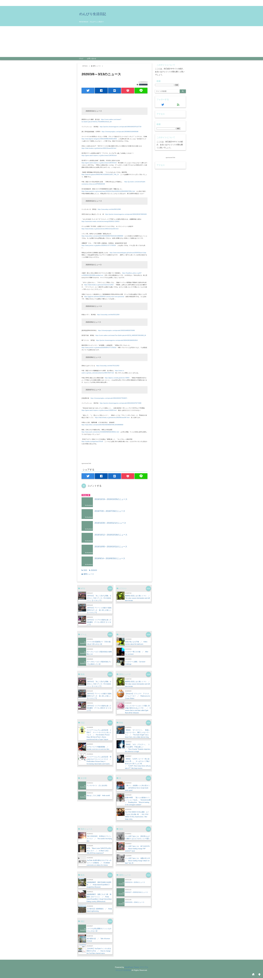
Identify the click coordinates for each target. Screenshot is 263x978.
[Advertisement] (131, 41)
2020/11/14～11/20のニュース (135, 882)
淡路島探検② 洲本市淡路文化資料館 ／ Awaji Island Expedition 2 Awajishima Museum (99, 884)
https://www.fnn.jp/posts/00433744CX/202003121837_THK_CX (100, 174)
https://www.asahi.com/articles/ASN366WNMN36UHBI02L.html (100, 432)
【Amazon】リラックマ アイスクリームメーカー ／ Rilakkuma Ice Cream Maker (137, 696)
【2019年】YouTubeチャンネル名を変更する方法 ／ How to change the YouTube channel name (99, 951)
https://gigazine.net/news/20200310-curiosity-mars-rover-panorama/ (104, 296)
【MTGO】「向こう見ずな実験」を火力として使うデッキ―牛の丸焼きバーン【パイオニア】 (99, 598)
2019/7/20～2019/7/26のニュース (110, 511)
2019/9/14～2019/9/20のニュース (110, 558)
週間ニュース (143, 84)
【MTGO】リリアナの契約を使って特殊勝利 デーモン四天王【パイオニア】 (99, 622)
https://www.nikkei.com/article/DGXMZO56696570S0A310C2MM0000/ (102, 236)
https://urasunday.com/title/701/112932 (107, 365)
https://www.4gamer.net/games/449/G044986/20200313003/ (99, 139)
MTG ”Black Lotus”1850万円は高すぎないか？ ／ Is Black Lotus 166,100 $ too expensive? (99, 850)
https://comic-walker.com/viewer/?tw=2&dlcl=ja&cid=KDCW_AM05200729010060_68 (120, 335)
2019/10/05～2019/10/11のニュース (111, 546)
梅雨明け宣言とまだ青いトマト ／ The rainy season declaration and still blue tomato (138, 598)
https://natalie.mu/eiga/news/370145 (92, 441)
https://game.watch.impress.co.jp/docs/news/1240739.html (99, 163)
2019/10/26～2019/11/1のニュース (110, 523)
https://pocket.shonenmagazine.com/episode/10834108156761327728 (120, 126)
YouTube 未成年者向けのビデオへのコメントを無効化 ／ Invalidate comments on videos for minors (99, 862)
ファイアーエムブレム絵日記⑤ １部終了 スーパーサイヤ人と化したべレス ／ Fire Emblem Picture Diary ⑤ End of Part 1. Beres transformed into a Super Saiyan (99, 734)
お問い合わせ (91, 58)
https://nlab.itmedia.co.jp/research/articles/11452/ (99, 285)
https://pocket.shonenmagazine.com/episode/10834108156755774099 (120, 403)
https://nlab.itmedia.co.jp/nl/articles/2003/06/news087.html (112, 417)
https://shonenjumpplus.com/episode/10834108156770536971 (109, 398)
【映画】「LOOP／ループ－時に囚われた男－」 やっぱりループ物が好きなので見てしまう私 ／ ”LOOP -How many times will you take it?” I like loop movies (138, 763)
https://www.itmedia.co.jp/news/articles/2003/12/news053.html (100, 229)
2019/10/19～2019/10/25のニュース (111, 499)
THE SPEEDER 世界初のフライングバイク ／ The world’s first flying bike (99, 838)
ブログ (81, 58)
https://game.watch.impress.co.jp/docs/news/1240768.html (99, 155)
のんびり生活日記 (92, 14)
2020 (84, 570)
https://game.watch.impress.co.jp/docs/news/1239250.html (99, 410)
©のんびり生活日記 (123, 970)
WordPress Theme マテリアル (136, 967)
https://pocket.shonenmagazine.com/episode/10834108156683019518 (117, 340)
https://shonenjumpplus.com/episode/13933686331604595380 (120, 131)
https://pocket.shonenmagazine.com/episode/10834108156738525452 (126, 214)
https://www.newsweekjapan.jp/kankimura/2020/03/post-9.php (128, 252)
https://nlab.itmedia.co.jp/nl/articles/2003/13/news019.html (99, 148)
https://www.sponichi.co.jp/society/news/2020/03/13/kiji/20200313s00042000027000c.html (108, 191)
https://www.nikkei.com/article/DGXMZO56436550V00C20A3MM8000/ (102, 424)
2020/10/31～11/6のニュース (134, 902)
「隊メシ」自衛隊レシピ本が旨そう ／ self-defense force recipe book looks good (138, 788)
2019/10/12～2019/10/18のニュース (111, 535)
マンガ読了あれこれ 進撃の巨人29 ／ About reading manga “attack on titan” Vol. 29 (138, 860)
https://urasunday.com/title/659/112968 (109, 209)
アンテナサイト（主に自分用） (97, 785)
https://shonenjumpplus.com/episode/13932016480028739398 (116, 330)
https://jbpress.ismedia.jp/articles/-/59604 (117, 378)
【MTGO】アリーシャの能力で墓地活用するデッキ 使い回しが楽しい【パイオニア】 (99, 610)
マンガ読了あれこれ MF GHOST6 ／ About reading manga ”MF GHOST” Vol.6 (138, 848)
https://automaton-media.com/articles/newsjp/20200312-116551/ (100, 221)
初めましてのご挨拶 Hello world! (98, 795)
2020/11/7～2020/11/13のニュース (136, 892)
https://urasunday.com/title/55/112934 (108, 314)
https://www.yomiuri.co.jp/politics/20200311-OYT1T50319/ (99, 245)
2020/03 (93, 570)
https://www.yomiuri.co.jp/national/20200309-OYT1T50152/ (99, 347)
